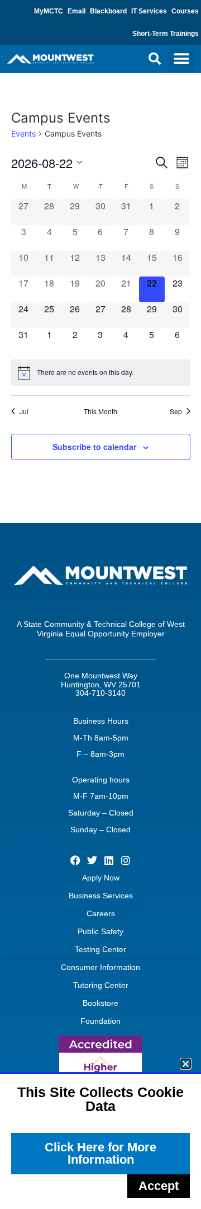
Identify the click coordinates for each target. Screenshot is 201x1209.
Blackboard (108, 11)
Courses (185, 11)
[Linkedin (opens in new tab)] (109, 861)
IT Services (149, 11)
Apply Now (100, 877)
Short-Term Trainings (165, 33)
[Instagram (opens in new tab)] (126, 861)
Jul (24, 411)
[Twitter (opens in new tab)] (92, 861)
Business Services (101, 895)
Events (23, 133)
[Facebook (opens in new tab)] (75, 861)
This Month (100, 411)
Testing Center (100, 949)
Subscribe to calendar (94, 446)
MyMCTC (48, 11)
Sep (176, 411)
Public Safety (100, 931)
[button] (154, 58)
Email (76, 11)
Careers (101, 913)
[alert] (100, 372)
